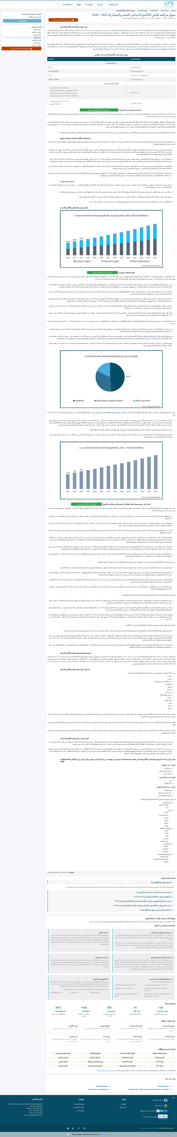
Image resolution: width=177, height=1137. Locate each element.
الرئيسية (173, 10)
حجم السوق (37, 29)
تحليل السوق (37, 35)
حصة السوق (37, 37)
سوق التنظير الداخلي (101, 1086)
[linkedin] (84, 1128)
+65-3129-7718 (38, 1113)
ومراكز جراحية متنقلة (113, 412)
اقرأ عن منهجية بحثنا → (103, 1070)
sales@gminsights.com (35, 1115)
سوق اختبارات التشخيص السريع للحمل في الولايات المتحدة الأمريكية (148, 1089)
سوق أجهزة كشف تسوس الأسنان (98, 1089)
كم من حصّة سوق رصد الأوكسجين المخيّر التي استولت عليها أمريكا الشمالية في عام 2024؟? (142, 905)
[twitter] (78, 1128)
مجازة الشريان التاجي (100, 523)
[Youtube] (68, 1128)
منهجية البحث (37, 43)
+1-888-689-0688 (37, 1108)
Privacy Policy (104, 1134)
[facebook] (73, 1128)
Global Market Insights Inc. (149, 1128)
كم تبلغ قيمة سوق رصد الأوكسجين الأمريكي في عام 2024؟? (152, 897)
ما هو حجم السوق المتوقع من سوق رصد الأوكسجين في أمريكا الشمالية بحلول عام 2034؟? (143, 901)
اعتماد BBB (137, 1011)
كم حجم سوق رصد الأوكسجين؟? (161, 882)
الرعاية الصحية (164, 10)
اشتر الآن (21, 21)
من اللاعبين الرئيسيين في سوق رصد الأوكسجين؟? (155, 910)
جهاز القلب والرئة (124, 292)
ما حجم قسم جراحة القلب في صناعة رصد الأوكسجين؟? (153, 892)
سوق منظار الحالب (163, 1086)
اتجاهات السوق (36, 32)
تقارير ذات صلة (36, 45)
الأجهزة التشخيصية (143, 10)
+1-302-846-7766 (37, 1111)
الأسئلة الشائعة (36, 40)
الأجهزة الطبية (154, 10)
